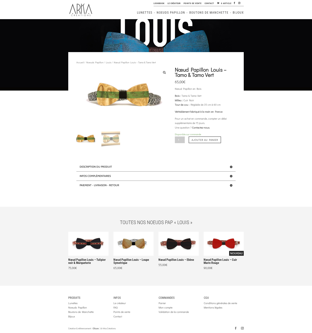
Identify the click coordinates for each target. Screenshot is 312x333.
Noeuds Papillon (171, 13)
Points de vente (193, 3)
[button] (239, 251)
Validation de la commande (174, 312)
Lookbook (159, 3)
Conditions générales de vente (220, 303)
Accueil (80, 62)
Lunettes (144, 13)
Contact (209, 3)
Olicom (96, 328)
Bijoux (238, 13)
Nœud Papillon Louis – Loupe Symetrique (131, 261)
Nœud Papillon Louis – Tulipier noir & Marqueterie (87, 261)
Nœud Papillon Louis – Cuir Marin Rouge (220, 261)
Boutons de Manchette (208, 13)
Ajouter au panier (205, 140)
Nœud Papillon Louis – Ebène (176, 259)
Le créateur (174, 3)
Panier (162, 303)
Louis (108, 62)
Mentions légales (213, 307)
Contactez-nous (200, 127)
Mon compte (165, 307)
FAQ (115, 307)
